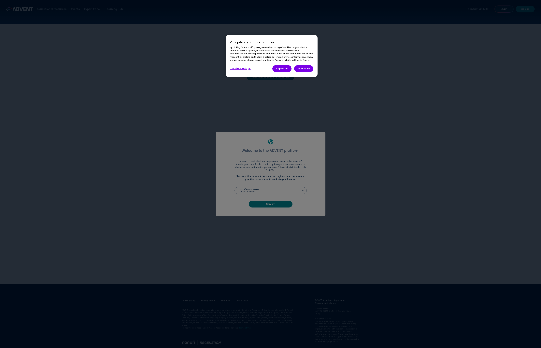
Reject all (282, 68)
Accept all (303, 68)
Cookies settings (240, 68)
